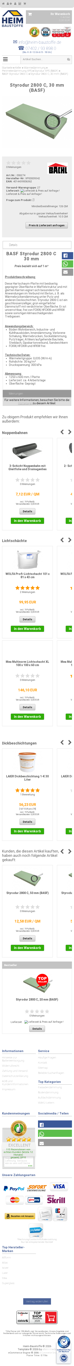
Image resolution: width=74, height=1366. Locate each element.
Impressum (8, 1089)
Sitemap (43, 1067)
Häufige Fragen (47, 1057)
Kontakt (42, 1062)
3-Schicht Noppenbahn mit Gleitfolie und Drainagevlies (27, 467)
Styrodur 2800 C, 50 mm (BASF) (27, 893)
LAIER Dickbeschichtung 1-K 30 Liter (27, 778)
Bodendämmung (48, 1092)
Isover (5, 1267)
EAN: (9, 181)
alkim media (49, 1349)
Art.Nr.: (11, 175)
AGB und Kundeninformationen (15, 1083)
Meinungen (16, 393)
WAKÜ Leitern (46, 1102)
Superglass (8, 1283)
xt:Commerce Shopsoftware (52, 1352)
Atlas (5, 1262)
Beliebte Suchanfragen (51, 1072)
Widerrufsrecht (10, 1065)
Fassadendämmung (50, 1087)
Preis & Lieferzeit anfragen (47, 225)
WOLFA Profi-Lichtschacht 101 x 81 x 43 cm (28, 575)
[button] (67, 255)
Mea (4, 1278)
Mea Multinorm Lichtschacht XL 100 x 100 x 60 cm (27, 663)
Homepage (25, 403)
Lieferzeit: (13, 190)
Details (13, 245)
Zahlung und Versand (15, 1070)
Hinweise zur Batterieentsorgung (13, 1059)
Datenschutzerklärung (15, 1076)
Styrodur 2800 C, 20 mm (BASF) (37, 999)
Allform (6, 1257)
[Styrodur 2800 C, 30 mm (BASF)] (37, 122)
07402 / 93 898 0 (40, 48)
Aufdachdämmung (49, 1097)
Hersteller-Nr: (15, 178)
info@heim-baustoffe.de (37, 42)
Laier (5, 1272)
